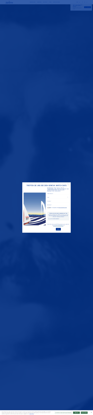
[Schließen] (69, 184)
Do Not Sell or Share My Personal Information (63, 412)
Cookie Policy (31, 413)
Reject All (76, 412)
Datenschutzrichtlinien (59, 225)
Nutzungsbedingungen (62, 207)
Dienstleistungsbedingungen (58, 226)
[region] (46, 412)
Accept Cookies (84, 412)
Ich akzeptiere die (59, 207)
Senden (58, 229)
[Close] (91, 412)
